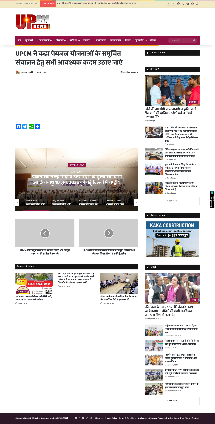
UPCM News (26, 72)
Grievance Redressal (157, 418)
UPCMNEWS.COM (59, 418)
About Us (99, 418)
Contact (195, 418)
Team (187, 418)
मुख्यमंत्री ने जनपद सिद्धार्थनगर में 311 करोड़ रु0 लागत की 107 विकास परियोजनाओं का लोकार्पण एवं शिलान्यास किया (180, 170)
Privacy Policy (111, 418)
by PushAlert (84, 19)
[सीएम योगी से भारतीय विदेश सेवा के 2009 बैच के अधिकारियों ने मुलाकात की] (119, 283)
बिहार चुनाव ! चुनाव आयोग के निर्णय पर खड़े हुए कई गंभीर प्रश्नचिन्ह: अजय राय (182, 342)
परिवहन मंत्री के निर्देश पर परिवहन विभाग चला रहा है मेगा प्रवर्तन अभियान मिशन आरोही (181, 186)
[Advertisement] (76, 100)
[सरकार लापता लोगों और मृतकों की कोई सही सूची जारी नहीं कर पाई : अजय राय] (154, 375)
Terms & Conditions (127, 418)
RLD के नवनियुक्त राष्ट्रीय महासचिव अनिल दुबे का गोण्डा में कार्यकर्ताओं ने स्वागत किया (181, 358)
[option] (76, 179)
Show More (172, 201)
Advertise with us (176, 418)
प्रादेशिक (73, 40)
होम (19, 40)
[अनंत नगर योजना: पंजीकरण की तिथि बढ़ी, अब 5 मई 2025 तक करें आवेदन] (34, 283)
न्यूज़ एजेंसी (139, 40)
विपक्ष (127, 40)
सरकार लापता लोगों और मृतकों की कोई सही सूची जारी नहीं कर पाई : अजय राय (182, 372)
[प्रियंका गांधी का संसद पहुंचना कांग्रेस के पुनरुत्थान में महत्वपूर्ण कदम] (154, 389)
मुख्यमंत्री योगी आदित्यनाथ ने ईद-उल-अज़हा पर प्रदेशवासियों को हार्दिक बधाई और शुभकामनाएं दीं (77, 180)
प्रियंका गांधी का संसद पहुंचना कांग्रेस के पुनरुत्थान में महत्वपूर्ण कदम (181, 386)
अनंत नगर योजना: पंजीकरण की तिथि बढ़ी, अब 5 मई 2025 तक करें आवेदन (33, 298)
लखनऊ (86, 40)
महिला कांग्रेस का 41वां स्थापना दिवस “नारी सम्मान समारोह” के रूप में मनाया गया (181, 329)
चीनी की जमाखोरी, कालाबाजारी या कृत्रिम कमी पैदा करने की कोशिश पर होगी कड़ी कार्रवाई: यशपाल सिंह (170, 113)
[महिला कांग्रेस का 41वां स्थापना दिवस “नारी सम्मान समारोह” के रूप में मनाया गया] (154, 330)
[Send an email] (32, 72)
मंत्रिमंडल (60, 40)
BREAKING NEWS (77, 165)
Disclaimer (142, 418)
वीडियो (153, 40)
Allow (131, 15)
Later (113, 15)
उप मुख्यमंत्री (44, 40)
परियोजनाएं (101, 40)
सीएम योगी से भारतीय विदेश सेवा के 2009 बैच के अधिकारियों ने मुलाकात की (118, 298)
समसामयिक (115, 40)
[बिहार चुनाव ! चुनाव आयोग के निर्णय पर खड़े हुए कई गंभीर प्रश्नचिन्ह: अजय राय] (154, 345)
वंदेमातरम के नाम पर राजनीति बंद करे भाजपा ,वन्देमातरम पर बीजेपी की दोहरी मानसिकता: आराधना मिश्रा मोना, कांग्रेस (169, 311)
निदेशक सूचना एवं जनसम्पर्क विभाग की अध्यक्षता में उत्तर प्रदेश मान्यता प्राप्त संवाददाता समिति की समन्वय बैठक (182, 153)
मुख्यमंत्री (29, 40)
